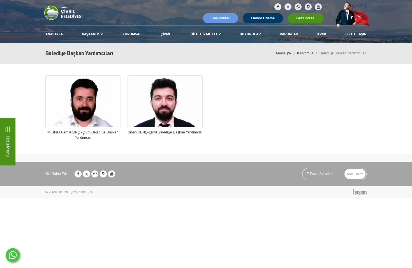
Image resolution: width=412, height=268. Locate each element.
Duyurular (250, 34)
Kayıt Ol (353, 173)
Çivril (166, 34)
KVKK (321, 34)
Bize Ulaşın (356, 34)
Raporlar (289, 34)
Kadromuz (305, 53)
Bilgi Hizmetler (206, 34)
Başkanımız (92, 34)
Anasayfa (54, 34)
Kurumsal (132, 34)
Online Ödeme (263, 18)
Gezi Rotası (305, 18)
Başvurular (220, 18)
